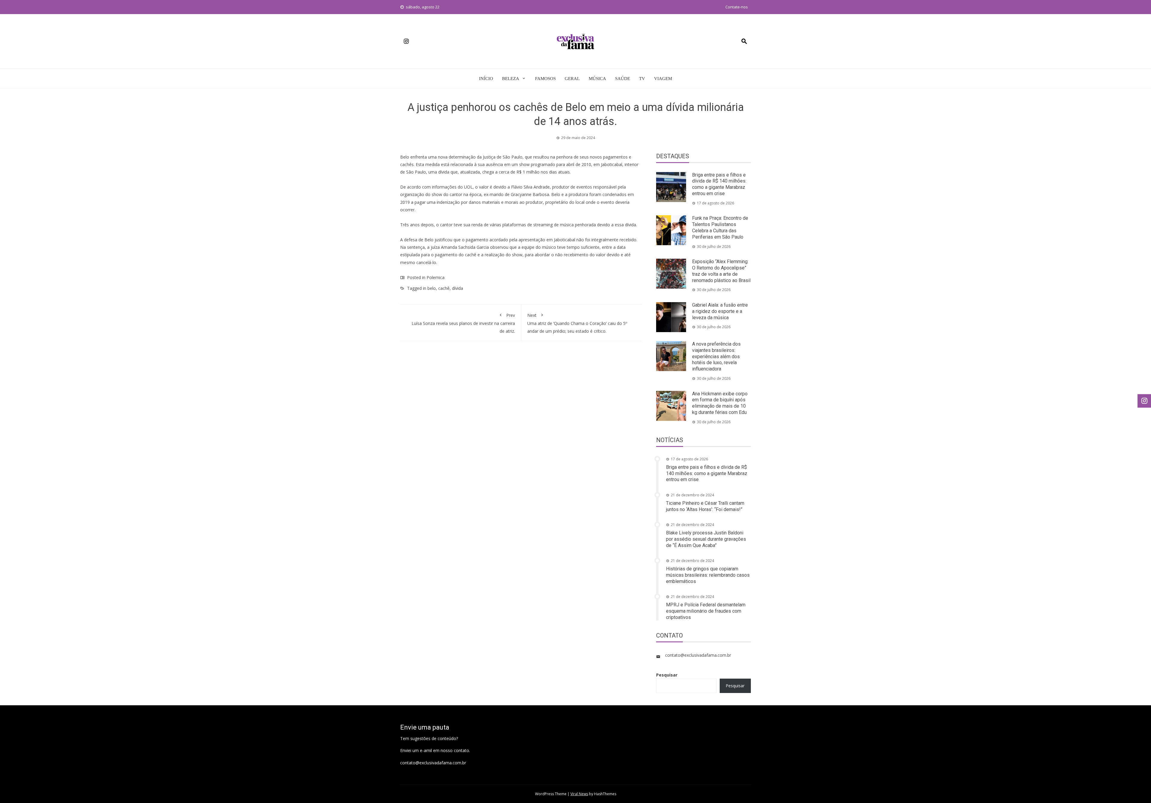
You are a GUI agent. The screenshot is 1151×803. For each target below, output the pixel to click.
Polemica (436, 277)
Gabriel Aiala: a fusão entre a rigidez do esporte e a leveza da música (720, 311)
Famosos (545, 78)
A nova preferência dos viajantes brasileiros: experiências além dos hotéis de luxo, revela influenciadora (716, 356)
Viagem (663, 78)
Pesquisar (666, 675)
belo (431, 288)
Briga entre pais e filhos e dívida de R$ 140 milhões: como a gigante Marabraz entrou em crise (719, 184)
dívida (457, 288)
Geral (572, 78)
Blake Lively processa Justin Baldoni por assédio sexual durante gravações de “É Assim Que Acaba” (706, 539)
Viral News (579, 793)
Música (597, 78)
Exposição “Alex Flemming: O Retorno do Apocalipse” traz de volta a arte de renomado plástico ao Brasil (721, 271)
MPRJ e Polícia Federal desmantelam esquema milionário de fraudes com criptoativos (705, 611)
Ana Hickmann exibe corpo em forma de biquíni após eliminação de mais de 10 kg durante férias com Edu (720, 403)
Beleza (510, 78)
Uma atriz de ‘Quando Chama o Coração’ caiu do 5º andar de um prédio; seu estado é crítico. (577, 323)
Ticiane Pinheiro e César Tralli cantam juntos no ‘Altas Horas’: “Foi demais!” (705, 506)
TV (642, 78)
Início (486, 78)
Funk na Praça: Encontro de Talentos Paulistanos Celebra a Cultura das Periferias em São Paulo (720, 227)
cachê (444, 288)
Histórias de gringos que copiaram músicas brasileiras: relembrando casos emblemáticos (708, 575)
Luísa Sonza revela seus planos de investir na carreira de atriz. (463, 323)
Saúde (622, 78)
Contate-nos (736, 7)
